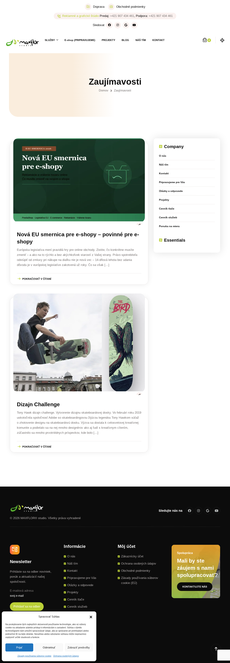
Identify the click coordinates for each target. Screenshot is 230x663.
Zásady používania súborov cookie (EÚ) (139, 580)
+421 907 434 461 (122, 16)
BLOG (125, 40)
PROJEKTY (108, 40)
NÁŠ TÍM (140, 40)
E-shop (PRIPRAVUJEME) (80, 40)
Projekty (164, 199)
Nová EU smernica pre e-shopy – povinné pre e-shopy (78, 238)
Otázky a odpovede (171, 191)
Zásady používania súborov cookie (34, 656)
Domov (104, 90)
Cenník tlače (166, 208)
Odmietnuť (49, 647)
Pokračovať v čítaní (36, 278)
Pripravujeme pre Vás (172, 182)
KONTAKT (158, 40)
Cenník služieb (168, 217)
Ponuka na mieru (169, 226)
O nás (162, 155)
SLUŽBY (50, 40)
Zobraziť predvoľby (79, 647)
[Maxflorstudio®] (22, 42)
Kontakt (164, 173)
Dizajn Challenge (38, 404)
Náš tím (163, 164)
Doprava (98, 6)
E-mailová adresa (21, 590)
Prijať (19, 647)
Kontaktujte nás (194, 586)
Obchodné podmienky (130, 6)
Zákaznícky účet (132, 556)
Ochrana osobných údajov (66, 656)
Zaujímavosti (122, 90)
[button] (91, 616)
